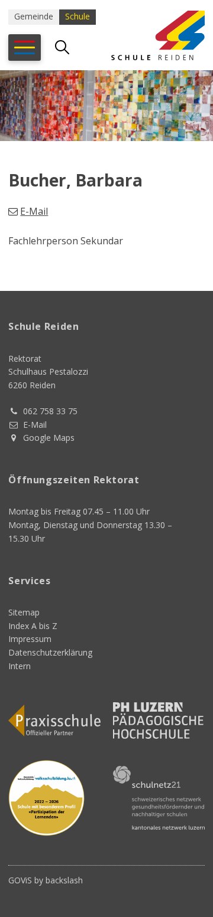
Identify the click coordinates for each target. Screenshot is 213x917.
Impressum (29, 638)
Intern (19, 666)
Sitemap (24, 612)
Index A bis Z (32, 625)
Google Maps (49, 437)
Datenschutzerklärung (50, 652)
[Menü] (24, 47)
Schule (77, 16)
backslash (64, 880)
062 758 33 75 (50, 411)
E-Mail (34, 211)
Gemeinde (33, 16)
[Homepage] (150, 35)
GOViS (20, 880)
